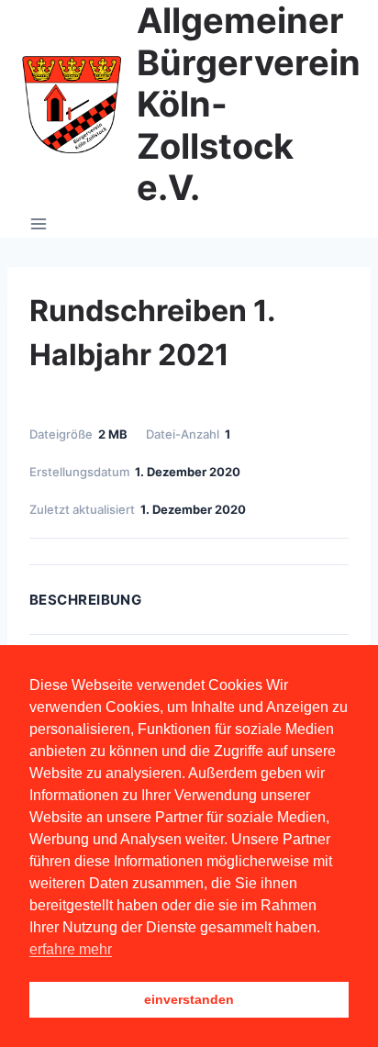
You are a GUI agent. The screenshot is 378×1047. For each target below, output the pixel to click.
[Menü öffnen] (39, 223)
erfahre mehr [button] (70, 949)
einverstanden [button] (189, 999)
